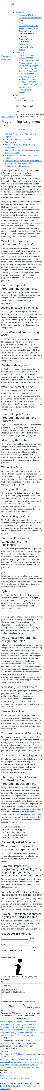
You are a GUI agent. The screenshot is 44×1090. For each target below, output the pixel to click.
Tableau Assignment (8, 1059)
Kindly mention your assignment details (18, 1001)
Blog (17, 95)
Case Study (23, 44)
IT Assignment (25, 90)
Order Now (20, 98)
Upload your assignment (9, 989)
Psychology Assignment (10, 1067)
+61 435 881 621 (26, 100)
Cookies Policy (35, 1086)
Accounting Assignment (29, 60)
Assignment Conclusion (21, 1030)
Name (31, 938)
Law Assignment (26, 58)
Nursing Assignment (27, 55)
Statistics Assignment (28, 71)
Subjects (19, 52)
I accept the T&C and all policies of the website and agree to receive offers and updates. (21, 1014)
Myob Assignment (7, 1022)
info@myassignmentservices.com (29, 114)
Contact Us (13, 1054)
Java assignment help (32, 814)
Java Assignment (26, 87)
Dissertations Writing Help (30, 17)
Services (19, 12)
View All (22, 49)
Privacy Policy (23, 1086)
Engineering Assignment (29, 76)
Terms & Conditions (8, 1086)
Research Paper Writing (29, 28)
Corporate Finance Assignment (13, 1062)
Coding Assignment (24, 1022)
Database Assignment (30, 1067)
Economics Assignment (29, 68)
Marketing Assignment (28, 79)
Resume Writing (25, 39)
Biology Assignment (27, 82)
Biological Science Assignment (23, 1032)
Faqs (24, 1054)
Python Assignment (19, 1027)
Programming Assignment (30, 66)
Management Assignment (30, 84)
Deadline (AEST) (8, 957)
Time (3, 982)
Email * (32, 941)
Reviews (40, 1054)
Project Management (20, 1024)
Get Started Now (22, 1019)
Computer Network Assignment (24, 1064)
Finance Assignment (27, 63)
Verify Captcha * (33, 1008)
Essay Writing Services (28, 25)
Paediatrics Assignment (27, 1035)
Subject (4, 950)
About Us (4, 1054)
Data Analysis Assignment (29, 1059)
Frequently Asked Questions (17, 166)
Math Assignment (26, 74)
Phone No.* (34, 947)
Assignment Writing (27, 15)
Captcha (4, 1002)
